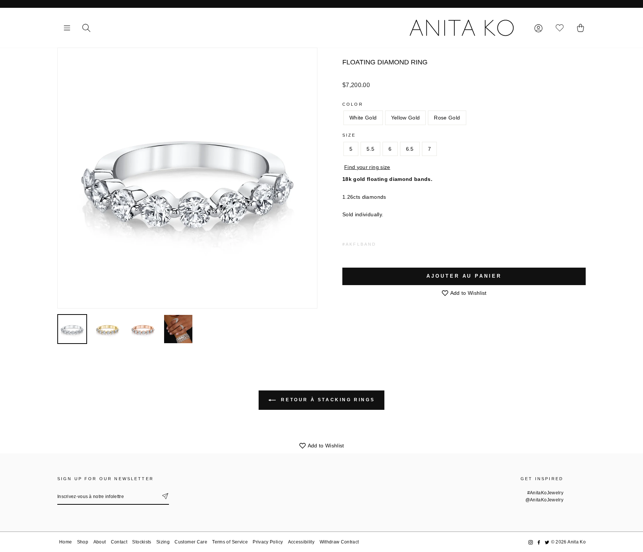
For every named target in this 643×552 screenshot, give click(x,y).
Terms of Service (230, 542)
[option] (187, 178)
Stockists (141, 542)
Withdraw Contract (339, 542)
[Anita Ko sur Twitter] (547, 542)
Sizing (163, 542)
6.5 (410, 149)
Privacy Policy (268, 542)
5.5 (370, 149)
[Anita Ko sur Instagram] (531, 542)
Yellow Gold (405, 118)
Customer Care (191, 542)
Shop (82, 542)
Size (349, 135)
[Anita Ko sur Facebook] (539, 542)
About (99, 542)
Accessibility (301, 542)
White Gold (363, 118)
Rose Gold (447, 118)
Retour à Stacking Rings (327, 399)
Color (352, 104)
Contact (119, 542)
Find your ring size (367, 167)
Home (65, 542)
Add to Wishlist (468, 293)
